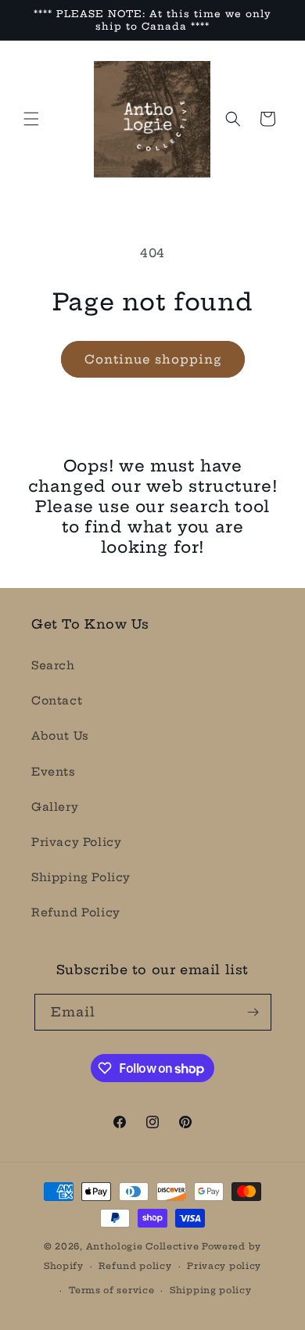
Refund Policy (75, 912)
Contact (56, 701)
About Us (60, 736)
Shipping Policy (81, 877)
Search (53, 665)
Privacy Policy (76, 842)
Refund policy (135, 1265)
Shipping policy (211, 1290)
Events (53, 772)
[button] (31, 119)
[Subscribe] (253, 1012)
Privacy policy (224, 1265)
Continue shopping (152, 359)
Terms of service (111, 1290)
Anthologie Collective (142, 1246)
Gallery (54, 807)
